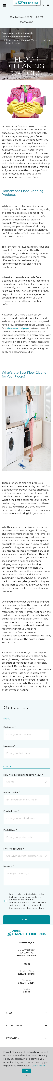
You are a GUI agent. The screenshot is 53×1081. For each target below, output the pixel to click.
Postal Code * (10, 830)
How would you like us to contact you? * (23, 775)
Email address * (11, 811)
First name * (9, 727)
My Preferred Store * (13, 849)
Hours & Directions (26, 955)
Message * (8, 866)
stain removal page (18, 328)
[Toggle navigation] (4, 5)
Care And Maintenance (18, 36)
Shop (9, 1013)
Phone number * (11, 792)
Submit (26, 919)
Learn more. (38, 1065)
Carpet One (8, 33)
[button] (37, 6)
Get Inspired (14, 1025)
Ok (26, 1070)
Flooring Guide (25, 33)
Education (12, 1038)
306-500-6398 (26, 22)
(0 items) (48, 6)
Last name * (9, 746)
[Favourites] (42, 6)
